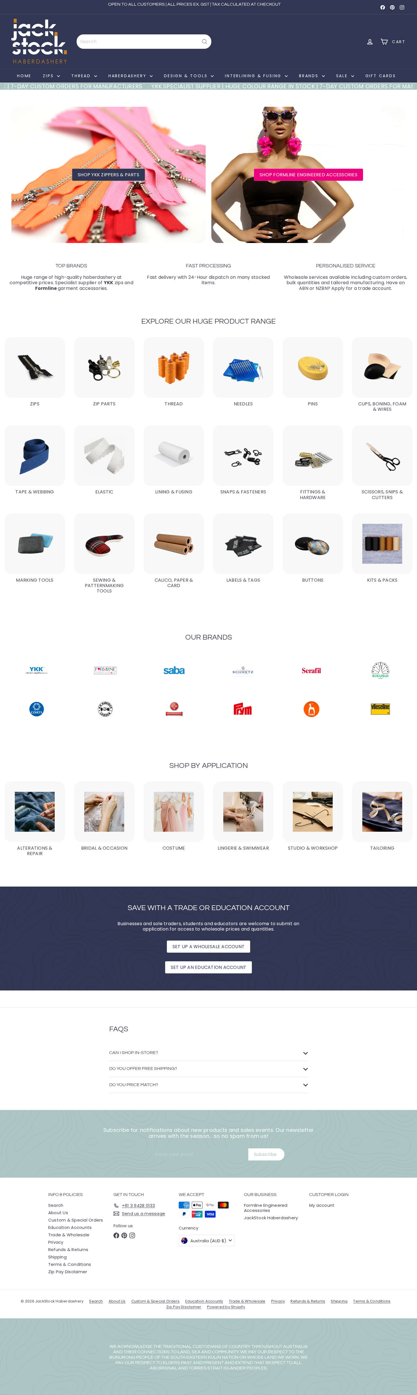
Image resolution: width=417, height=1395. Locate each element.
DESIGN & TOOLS (186, 76)
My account (321, 1205)
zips (113, 282)
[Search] (204, 41)
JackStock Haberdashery (271, 1218)
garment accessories (71, 288)
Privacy (56, 1242)
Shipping (57, 1257)
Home (24, 76)
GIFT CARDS (380, 76)
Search (55, 1205)
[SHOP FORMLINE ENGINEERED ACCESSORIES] (308, 175)
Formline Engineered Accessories (266, 1207)
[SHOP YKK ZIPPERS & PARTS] (108, 175)
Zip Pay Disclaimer (67, 1272)
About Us (58, 1213)
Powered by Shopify (226, 1307)
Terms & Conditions (69, 1264)
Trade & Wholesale (68, 1235)
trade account (374, 288)
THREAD (82, 76)
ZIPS (49, 76)
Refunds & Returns (68, 1249)
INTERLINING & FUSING (254, 76)
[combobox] (144, 41)
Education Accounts (70, 1227)
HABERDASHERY (128, 76)
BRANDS (310, 76)
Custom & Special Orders (75, 1220)
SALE (343, 76)
